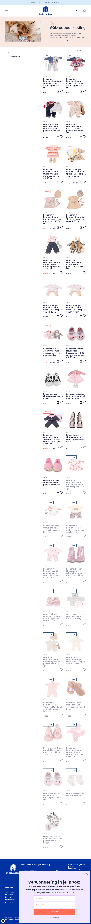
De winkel (8, 897)
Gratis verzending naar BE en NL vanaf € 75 (45, 2)
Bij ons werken (10, 900)
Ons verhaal (9, 892)
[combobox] (81, 51)
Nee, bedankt (54, 918)
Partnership (9, 902)
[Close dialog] (87, 874)
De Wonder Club (11, 895)
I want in (54, 911)
